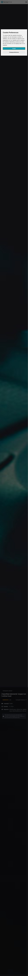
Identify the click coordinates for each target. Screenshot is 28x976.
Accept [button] (14, 48)
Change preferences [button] (14, 52)
